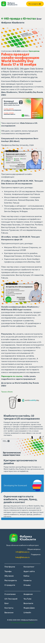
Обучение (9, 576)
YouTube (27, 599)
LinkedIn (27, 612)
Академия (28, 594)
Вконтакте (28, 603)
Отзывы (27, 585)
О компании (10, 594)
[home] (11, 3)
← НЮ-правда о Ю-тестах (18, 18)
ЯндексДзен (29, 608)
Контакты (8, 608)
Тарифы (8, 571)
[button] (35, 3)
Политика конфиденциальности (22, 623)
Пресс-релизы (34, 51)
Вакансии (8, 612)
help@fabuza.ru (22, 557)
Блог (6, 603)
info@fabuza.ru (22, 552)
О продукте (9, 585)
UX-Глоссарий (10, 599)
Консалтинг (29, 566)
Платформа (9, 566)
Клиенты (28, 580)
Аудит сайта (29, 571)
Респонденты (10, 580)
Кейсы (27, 576)
